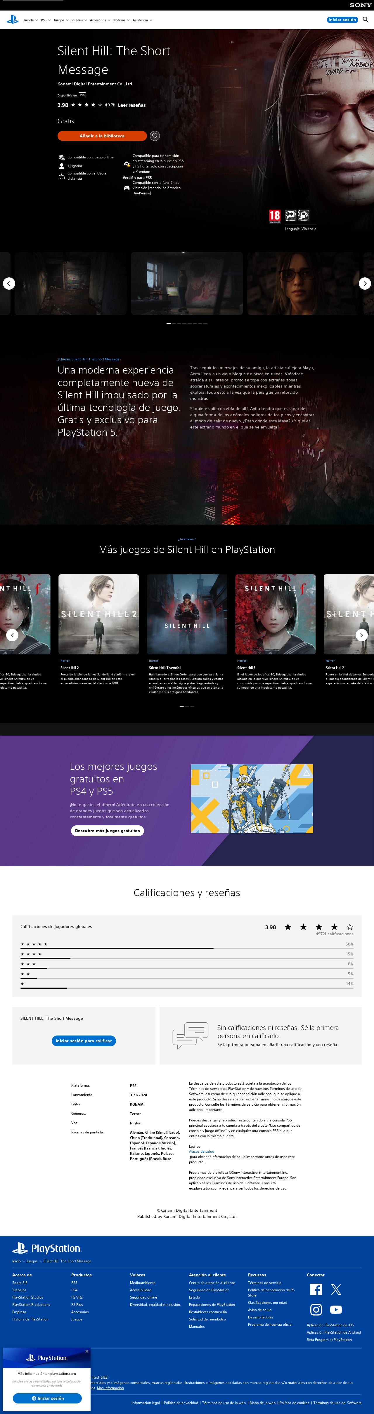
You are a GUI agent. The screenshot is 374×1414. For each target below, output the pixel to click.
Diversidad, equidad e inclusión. (155, 1304)
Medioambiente (142, 1282)
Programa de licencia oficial (270, 1324)
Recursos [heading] (257, 1275)
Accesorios (98, 20)
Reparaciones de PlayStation (212, 1304)
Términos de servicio (264, 1282)
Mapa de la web (263, 1402)
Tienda (28, 20)
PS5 (43, 20)
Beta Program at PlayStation (329, 1339)
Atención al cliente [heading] (207, 1275)
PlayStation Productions (31, 1304)
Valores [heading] (137, 1275)
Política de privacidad (181, 1402)
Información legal (146, 1402)
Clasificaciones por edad (267, 1302)
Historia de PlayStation (30, 1319)
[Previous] (9, 283)
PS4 (74, 1289)
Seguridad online (143, 1297)
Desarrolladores (260, 1317)
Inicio (16, 1261)
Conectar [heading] (316, 1275)
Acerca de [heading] (22, 1275)
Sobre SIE (19, 1282)
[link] (187, 635)
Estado (194, 1297)
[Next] (365, 283)
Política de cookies (294, 1402)
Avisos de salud (201, 1151)
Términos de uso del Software (338, 1402)
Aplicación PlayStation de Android (334, 1332)
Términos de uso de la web (224, 1402)
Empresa (19, 1311)
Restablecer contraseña (208, 1311)
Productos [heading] (81, 1275)
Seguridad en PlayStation (209, 1289)
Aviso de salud (259, 1309)
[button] (169, 323)
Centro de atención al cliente (212, 1282)
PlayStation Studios (27, 1297)
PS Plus (77, 20)
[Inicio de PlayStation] (12, 20)
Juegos (59, 20)
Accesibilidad (140, 1289)
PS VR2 (76, 1297)
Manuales (197, 1326)
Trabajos (19, 1289)
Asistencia (140, 20)
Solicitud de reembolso (207, 1319)
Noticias (119, 20)
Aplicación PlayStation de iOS (330, 1325)
